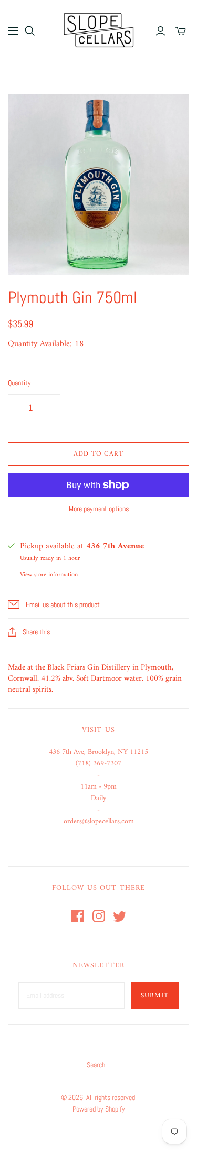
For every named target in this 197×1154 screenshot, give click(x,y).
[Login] (160, 31)
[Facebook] (77, 916)
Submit (155, 995)
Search (96, 1065)
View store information (49, 574)
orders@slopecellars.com (99, 821)
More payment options (99, 508)
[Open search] (30, 31)
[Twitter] (119, 916)
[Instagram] (98, 916)
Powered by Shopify (98, 1109)
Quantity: (20, 382)
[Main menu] (13, 31)
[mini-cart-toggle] (180, 31)
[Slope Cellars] (98, 29)
